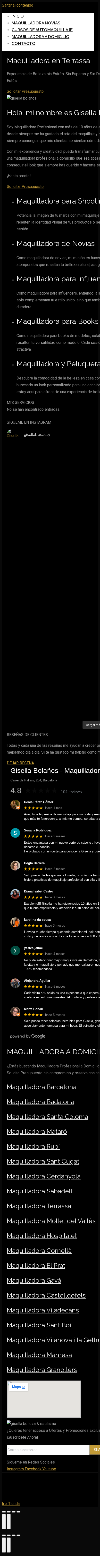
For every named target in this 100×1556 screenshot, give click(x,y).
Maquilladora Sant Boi (39, 1325)
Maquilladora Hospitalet (42, 1235)
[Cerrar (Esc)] (4, 1512)
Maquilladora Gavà (34, 1280)
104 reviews (71, 792)
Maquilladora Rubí (33, 1146)
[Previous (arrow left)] (4, 1545)
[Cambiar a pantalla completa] (14, 1512)
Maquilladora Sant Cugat (43, 1161)
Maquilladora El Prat (36, 1265)
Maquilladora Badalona (40, 1102)
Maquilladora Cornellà (39, 1250)
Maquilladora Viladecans (43, 1310)
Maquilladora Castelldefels (46, 1295)
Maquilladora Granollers (42, 1369)
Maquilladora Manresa (39, 1355)
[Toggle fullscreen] (14, 1535)
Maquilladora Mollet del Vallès (51, 1221)
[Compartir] (9, 1512)
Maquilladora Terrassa (39, 1206)
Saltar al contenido (17, 5)
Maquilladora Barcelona (41, 1087)
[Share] (9, 1535)
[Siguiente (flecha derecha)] (9, 1521)
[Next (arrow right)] (9, 1545)
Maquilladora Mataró (37, 1131)
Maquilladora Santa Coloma (47, 1116)
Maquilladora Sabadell (39, 1191)
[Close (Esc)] (4, 1535)
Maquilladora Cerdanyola (44, 1176)
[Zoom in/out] (18, 1535)
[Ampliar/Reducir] (18, 1512)
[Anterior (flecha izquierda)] (4, 1521)
